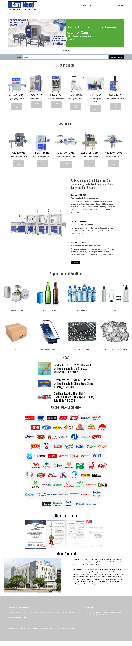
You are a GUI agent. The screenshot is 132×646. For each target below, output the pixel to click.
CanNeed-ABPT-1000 (19, 153)
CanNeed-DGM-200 (76, 95)
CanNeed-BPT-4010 (56, 95)
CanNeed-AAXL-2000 (78, 221)
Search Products (116, 57)
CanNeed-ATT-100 (36, 95)
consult (75, 262)
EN (121, 6)
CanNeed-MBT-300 (95, 95)
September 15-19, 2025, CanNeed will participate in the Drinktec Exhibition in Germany (72, 368)
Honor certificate (66, 515)
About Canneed (66, 553)
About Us (112, 6)
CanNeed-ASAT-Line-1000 (89, 153)
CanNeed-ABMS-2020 (79, 195)
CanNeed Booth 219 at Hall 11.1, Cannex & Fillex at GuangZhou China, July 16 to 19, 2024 (74, 397)
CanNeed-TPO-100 (115, 95)
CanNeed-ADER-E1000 (42, 153)
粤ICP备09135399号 (67, 628)
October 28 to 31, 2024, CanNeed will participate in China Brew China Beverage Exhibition (73, 383)
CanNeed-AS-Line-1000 (16, 95)
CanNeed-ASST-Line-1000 (113, 153)
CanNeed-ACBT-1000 (78, 242)
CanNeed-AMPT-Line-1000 (66, 153)
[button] (63, 50)
